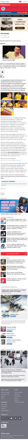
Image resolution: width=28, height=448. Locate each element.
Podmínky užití (16, 435)
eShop (2, 398)
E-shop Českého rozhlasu (9, 287)
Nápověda (17, 394)
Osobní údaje (9, 435)
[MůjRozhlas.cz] (2, 43)
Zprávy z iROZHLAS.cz (7, 349)
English (22, 435)
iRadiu (2, 178)
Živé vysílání (4, 207)
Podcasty (3, 408)
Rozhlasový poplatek (20, 402)
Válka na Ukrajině (5, 392)
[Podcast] (1, 77)
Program (3, 16)
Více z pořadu (5, 258)
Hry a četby (4, 202)
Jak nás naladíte (18, 392)
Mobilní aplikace (5, 410)
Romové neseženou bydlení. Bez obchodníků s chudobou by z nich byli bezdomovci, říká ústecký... (16, 261)
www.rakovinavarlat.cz (13, 152)
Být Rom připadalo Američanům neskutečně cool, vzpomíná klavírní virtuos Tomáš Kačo (16, 268)
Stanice (3, 396)
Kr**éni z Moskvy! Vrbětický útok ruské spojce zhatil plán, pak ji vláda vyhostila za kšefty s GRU (16, 246)
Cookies (3, 435)
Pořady (9, 16)
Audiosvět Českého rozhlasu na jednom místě (11, 214)
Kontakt (16, 400)
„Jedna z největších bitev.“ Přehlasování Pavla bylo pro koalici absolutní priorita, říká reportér (16, 233)
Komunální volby (5, 394)
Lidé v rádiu (17, 396)
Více (23, 16)
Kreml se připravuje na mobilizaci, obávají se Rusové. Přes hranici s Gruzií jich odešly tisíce (13, 371)
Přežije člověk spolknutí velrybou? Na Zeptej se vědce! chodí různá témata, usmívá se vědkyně (17, 239)
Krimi (12, 202)
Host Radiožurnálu (5, 37)
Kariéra (16, 398)
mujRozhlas (3, 198)
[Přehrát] (2, 72)
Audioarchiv (16, 16)
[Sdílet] (3, 77)
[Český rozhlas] (5, 1)
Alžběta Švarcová (18, 160)
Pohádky (4, 205)
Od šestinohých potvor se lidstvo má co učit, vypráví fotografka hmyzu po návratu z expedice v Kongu (17, 227)
